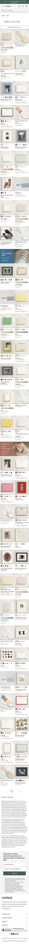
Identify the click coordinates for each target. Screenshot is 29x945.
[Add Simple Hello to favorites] (13, 315)
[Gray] (22, 641)
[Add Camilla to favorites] (13, 742)
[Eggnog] (4, 496)
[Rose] (20, 97)
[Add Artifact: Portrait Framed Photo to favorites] (13, 178)
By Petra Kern (18, 667)
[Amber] (24, 781)
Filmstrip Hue (18, 498)
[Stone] (4, 193)
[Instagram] (17, 934)
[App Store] (7, 930)
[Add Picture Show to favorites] (28, 341)
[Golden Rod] (26, 496)
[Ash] (4, 544)
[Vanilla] (2, 97)
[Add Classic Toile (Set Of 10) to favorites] (13, 505)
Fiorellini (17, 665)
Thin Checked (4, 218)
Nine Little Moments (20, 735)
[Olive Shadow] (7, 566)
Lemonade (3, 75)
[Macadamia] (20, 733)
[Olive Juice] (5, 145)
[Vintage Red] (24, 544)
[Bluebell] (9, 167)
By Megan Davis (4, 124)
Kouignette (18, 384)
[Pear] (22, 757)
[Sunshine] (7, 757)
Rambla (17, 711)
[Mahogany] (9, 432)
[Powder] (4, 45)
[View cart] (26, 6)
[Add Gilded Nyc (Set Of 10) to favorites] (28, 391)
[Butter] (5, 167)
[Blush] (4, 97)
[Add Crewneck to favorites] (28, 417)
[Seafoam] (26, 71)
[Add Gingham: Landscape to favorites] (13, 265)
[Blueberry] (16, 145)
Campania (17, 474)
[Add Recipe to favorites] (28, 529)
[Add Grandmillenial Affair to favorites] (13, 672)
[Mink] (4, 566)
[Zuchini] (16, 167)
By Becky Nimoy (19, 645)
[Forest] (2, 280)
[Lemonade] (16, 757)
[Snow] (9, 330)
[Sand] (16, 216)
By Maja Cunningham (6, 359)
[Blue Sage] (5, 544)
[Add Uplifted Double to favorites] (13, 130)
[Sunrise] (26, 216)
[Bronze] (7, 663)
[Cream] (7, 45)
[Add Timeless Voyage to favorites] (13, 601)
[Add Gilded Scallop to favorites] (13, 30)
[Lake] (11, 97)
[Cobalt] (9, 216)
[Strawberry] (9, 280)
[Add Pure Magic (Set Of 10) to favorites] (28, 30)
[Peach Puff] (22, 71)
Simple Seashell (19, 221)
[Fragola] (18, 472)
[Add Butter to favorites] (13, 417)
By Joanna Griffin (5, 307)
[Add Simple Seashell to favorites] (28, 201)
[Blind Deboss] (16, 432)
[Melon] (20, 615)
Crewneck (17, 436)
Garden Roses (18, 99)
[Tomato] (4, 121)
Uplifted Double (4, 147)
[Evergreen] (5, 97)
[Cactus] (16, 781)
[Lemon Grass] (20, 687)
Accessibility (24, 938)
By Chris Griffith (19, 523)
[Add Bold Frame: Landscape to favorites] (28, 551)
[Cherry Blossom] (20, 757)
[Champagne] (4, 432)
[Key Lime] (24, 356)
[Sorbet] (22, 356)
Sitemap (19, 938)
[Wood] (24, 330)
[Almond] (7, 280)
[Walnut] (24, 733)
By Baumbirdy (18, 335)
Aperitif (2, 123)
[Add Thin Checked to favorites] (13, 201)
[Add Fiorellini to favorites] (28, 649)
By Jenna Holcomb (5, 435)
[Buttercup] (18, 71)
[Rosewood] (18, 781)
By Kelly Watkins (5, 100)
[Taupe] (11, 330)
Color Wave (3, 498)
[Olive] (22, 97)
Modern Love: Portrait (6, 358)
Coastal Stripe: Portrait (20, 617)
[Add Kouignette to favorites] (28, 365)
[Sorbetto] (16, 472)
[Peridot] (5, 193)
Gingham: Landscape (6, 282)
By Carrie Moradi (5, 220)
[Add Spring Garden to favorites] (13, 291)
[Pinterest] (14, 934)
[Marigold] (4, 733)
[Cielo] (24, 306)
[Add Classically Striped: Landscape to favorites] (13, 365)
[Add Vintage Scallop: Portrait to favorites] (13, 458)
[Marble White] (18, 544)
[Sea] (16, 615)
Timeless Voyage (5, 620)
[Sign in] (19, 6)
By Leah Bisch (18, 285)
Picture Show (18, 358)
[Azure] (18, 356)
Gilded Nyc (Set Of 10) (20, 405)
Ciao (16, 308)
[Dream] (9, 496)
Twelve (2, 665)
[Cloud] (20, 145)
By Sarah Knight (4, 411)
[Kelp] (24, 216)
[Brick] (5, 280)
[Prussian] (22, 379)
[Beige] (16, 641)
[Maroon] (2, 216)
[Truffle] (22, 330)
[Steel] (7, 544)
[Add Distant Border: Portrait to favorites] (28, 130)
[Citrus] (26, 615)
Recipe (17, 546)
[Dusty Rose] (9, 45)
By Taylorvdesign (5, 335)
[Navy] (9, 379)
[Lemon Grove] (9, 566)
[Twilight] (18, 280)
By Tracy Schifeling (5, 593)
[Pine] (5, 496)
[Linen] (2, 45)
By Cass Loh (4, 51)
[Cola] (24, 472)
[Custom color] (4, 71)
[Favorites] (22, 6)
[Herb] (22, 544)
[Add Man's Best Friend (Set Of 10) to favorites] (13, 627)
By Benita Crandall (19, 74)
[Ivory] (5, 45)
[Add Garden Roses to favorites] (28, 83)
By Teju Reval (18, 406)
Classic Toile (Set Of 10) (6, 520)
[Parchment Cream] (16, 544)
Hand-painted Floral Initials (7, 591)
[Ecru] (16, 356)
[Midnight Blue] (5, 566)
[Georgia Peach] (5, 406)
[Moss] (26, 145)
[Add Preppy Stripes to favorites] (28, 56)
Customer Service (7, 918)
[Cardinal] (5, 757)
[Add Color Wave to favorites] (13, 482)
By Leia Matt (18, 595)
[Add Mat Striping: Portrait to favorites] (13, 529)
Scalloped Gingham (19, 759)
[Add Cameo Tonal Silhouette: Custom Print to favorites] (13, 551)
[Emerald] (20, 709)
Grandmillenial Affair (5, 687)
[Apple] (7, 97)
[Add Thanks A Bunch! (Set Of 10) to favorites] (13, 694)
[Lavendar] (11, 167)
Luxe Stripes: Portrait (20, 689)
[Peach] (9, 121)
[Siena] (24, 520)
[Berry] (7, 356)
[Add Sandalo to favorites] (28, 152)
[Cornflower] (22, 167)
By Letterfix (18, 784)
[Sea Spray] (22, 216)
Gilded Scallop (4, 49)
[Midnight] (24, 496)
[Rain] (7, 145)
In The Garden (18, 284)
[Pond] (20, 330)
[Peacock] (24, 71)
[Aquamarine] (18, 589)
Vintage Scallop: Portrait (6, 474)
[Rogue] (5, 356)
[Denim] (4, 379)
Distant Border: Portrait (21, 147)
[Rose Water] (4, 145)
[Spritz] (20, 306)
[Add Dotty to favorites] (28, 315)
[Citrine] (2, 589)
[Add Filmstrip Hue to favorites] (28, 482)
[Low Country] (18, 520)
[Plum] (20, 167)
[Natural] (2, 145)
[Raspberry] (2, 496)
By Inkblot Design (19, 500)
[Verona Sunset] (2, 406)
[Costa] (20, 472)
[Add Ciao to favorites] (28, 291)
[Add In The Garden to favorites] (28, 265)
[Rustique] (2, 566)
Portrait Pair (18, 643)
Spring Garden (4, 305)
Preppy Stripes (18, 73)
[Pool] (20, 356)
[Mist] (18, 216)
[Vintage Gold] (2, 356)
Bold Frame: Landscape (21, 568)
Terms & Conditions (6, 938)
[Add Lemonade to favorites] (13, 56)
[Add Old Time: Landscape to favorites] (28, 766)
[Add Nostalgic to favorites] (13, 718)
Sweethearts (4, 171)
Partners (4, 921)
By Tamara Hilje (19, 309)
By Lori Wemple (19, 569)
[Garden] (7, 167)
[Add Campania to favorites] (28, 458)
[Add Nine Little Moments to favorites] (28, 718)
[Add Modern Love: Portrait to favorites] (13, 341)
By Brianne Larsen (19, 760)
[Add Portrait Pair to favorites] (28, 627)
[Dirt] (26, 566)
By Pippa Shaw (18, 123)
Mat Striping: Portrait (6, 546)
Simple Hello (4, 334)
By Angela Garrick (19, 148)
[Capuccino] (18, 306)
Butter (2, 434)
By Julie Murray (19, 194)
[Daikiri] (22, 306)
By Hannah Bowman (20, 222)
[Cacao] (24, 709)
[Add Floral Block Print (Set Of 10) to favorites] (13, 766)
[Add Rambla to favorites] (28, 694)
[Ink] (9, 97)
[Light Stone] (20, 544)
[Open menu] (3, 6)
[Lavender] (20, 71)
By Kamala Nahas (5, 148)
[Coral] (20, 216)
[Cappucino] (11, 280)
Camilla (2, 759)
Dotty (16, 334)
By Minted (3, 244)
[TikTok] (15, 934)
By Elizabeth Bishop (5, 688)
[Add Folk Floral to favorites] (28, 178)
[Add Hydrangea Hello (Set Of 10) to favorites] (28, 228)
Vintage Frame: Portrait (6, 99)
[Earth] (24, 566)
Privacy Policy (14, 938)
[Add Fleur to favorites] (13, 391)
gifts (8, 15)
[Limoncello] (16, 306)
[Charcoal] (24, 145)
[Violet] (22, 589)
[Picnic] (4, 280)
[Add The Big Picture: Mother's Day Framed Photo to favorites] (13, 228)
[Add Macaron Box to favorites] (28, 575)
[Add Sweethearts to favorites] (13, 152)
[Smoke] (4, 356)
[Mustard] (24, 97)
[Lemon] (2, 71)
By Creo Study (18, 690)
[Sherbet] (16, 280)
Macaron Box (18, 594)
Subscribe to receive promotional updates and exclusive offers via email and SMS (13, 857)
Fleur (2, 410)
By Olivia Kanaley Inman (21, 619)
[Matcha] (24, 589)
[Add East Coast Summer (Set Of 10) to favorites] (28, 106)
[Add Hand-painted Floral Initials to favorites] (13, 575)
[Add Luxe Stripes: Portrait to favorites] (28, 672)
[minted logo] (8, 6)
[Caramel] (7, 496)
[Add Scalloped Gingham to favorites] (28, 742)
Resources (5, 925)
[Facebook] (12, 934)
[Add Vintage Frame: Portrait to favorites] (13, 83)
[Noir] (22, 566)
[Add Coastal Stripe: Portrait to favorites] (28, 601)
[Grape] (18, 663)
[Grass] (22, 663)
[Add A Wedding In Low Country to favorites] (28, 505)
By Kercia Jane (4, 384)
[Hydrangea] (24, 615)
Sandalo (17, 169)
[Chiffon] (16, 379)
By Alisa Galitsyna (19, 736)
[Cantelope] (16, 71)
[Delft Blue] (20, 520)
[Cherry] (18, 641)
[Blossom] (5, 733)
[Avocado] (2, 330)
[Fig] (2, 121)
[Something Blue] (9, 406)
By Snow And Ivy (5, 198)
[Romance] (4, 406)
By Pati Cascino (19, 170)
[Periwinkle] (16, 663)
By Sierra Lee (18, 547)
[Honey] (9, 544)
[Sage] (11, 45)
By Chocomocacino (20, 385)
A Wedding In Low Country (21, 522)
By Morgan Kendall (19, 359)
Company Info (6, 914)
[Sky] (16, 97)
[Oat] (11, 544)
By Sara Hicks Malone (6, 476)
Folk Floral (17, 192)
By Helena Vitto (4, 500)
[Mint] (4, 167)
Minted (3, 15)
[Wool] (5, 615)
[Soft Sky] (7, 615)
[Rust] (16, 496)
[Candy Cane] (18, 687)
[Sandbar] (18, 496)
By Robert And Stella (20, 100)
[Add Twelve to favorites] (13, 649)
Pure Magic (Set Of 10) (20, 45)
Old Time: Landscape (20, 783)
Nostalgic (3, 735)
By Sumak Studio (19, 46)
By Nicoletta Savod (5, 77)
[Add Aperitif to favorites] (13, 106)
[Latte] (2, 472)
